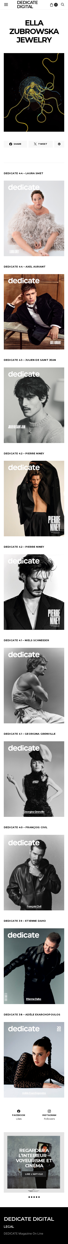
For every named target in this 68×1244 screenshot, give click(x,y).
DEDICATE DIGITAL (29, 1219)
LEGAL (9, 1227)
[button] (29, 1197)
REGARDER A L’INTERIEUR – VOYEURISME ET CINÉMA (34, 1158)
